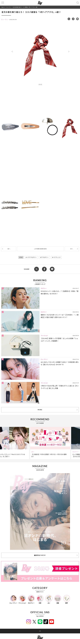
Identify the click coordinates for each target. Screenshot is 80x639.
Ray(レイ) (3, 7)
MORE (40, 410)
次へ (71, 249)
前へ (9, 249)
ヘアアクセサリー (32, 257)
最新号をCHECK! (40, 555)
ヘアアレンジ (57, 257)
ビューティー (9, 7)
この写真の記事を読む (40, 249)
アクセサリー (45, 257)
